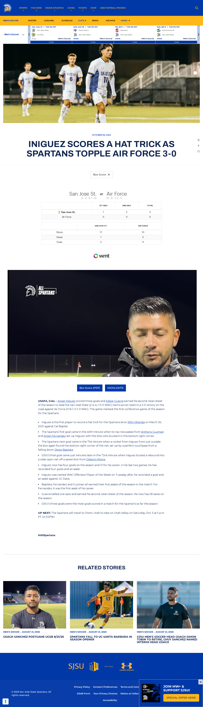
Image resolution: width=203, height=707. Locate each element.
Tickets (83, 8)
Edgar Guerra (114, 401)
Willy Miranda (136, 422)
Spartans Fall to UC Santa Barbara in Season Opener (101, 638)
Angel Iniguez (66, 401)
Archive (110, 20)
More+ (124, 20)
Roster (32, 20)
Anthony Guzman (152, 431)
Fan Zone (36, 8)
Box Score (99, 174)
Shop (93, 8)
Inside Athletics (54, 8)
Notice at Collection (132, 693)
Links (51, 42)
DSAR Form (83, 693)
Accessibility (110, 700)
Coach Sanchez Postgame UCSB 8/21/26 (33, 636)
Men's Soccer (11, 632)
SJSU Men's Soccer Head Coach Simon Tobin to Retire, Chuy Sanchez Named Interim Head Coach (167, 639)
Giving (71, 8)
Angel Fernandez (55, 436)
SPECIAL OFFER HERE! (183, 698)
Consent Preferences (105, 686)
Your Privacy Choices (105, 693)
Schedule (67, 20)
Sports (23, 8)
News (95, 20)
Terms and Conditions (133, 686)
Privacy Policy (82, 686)
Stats (81, 20)
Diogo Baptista (64, 449)
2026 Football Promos (113, 7)
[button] (29, 34)
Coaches (49, 20)
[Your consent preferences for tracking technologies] (6, 701)
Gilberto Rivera (95, 459)
